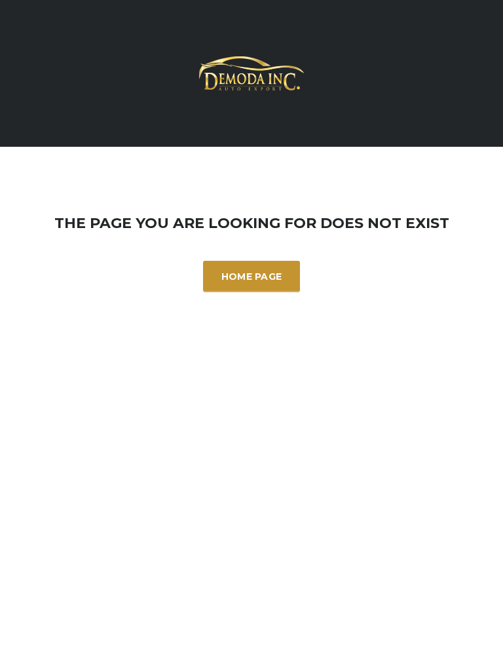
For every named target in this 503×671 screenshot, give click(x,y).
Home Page (251, 276)
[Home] (251, 72)
